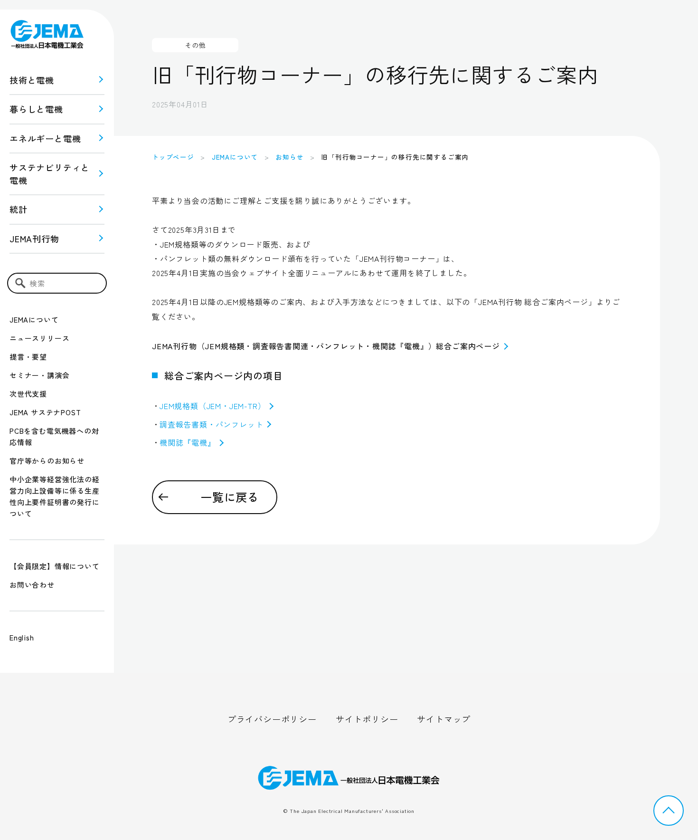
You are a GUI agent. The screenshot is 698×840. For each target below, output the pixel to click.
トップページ (173, 157)
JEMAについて (33, 320)
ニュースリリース (39, 338)
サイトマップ (444, 719)
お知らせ (289, 157)
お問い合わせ (32, 585)
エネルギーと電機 (45, 138)
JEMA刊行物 (34, 238)
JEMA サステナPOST (45, 412)
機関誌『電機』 (188, 442)
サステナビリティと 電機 (49, 173)
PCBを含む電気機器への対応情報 (54, 436)
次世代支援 (28, 394)
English (21, 637)
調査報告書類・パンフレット (211, 424)
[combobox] (57, 283)
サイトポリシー (367, 719)
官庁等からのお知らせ (47, 461)
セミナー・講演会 (39, 375)
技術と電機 (31, 80)
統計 (18, 209)
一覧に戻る (229, 496)
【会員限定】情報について (54, 566)
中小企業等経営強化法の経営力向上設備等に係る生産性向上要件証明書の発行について (54, 496)
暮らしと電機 (36, 109)
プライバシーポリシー (272, 719)
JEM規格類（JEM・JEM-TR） (212, 405)
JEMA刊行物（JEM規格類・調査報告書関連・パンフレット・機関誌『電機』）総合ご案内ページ (326, 346)
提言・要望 (28, 357)
